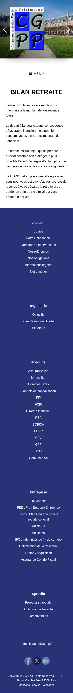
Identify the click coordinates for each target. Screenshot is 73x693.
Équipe (38, 231)
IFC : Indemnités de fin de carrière (38, 539)
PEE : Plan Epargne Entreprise (38, 507)
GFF (38, 444)
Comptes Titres (38, 384)
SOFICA (38, 424)
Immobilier (38, 377)
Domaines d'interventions (38, 245)
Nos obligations (38, 258)
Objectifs (38, 314)
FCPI (38, 404)
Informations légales (38, 265)
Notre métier (38, 271)
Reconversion (38, 616)
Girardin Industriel (38, 411)
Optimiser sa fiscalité (38, 609)
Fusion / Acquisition (38, 553)
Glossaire (49, 684)
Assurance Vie (38, 371)
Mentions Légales (29, 684)
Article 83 (38, 526)
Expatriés (38, 328)
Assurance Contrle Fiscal (38, 559)
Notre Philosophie (38, 238)
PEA (38, 417)
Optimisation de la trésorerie (38, 546)
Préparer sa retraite (38, 602)
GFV (38, 437)
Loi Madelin (38, 501)
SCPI (38, 451)
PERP (38, 431)
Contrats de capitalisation (38, 391)
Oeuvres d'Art (38, 458)
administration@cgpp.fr (37, 643)
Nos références (38, 251)
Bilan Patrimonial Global (38, 321)
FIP (38, 397)
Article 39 (38, 533)
